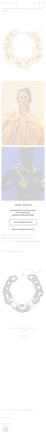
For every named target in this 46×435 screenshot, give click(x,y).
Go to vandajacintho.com (23, 222)
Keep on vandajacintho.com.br (23, 229)
